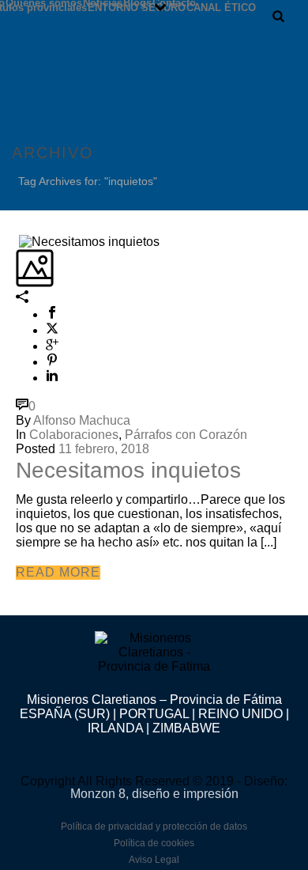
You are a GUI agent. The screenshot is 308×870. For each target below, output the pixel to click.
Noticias (102, 2)
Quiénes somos (44, 2)
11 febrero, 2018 (103, 449)
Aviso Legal (154, 859)
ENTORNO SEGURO (137, 7)
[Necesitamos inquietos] (17, 241)
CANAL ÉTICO (221, 7)
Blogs (137, 2)
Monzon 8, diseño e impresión (154, 793)
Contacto (174, 2)
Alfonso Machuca (81, 420)
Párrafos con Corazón (186, 434)
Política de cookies (154, 843)
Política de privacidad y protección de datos (154, 826)
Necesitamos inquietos (128, 470)
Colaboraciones (73, 434)
